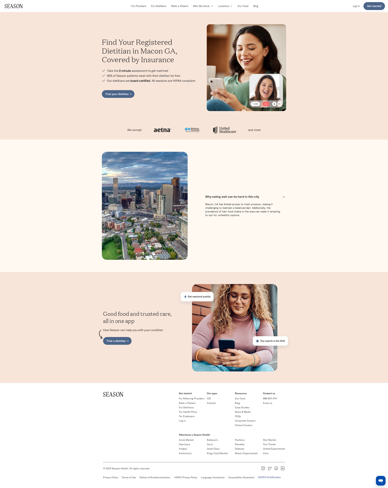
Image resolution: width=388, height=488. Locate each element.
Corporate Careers (245, 420)
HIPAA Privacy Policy (185, 477)
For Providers (138, 6)
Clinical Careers (243, 425)
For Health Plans (188, 411)
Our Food (242, 6)
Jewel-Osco (213, 448)
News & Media (243, 411)
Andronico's (185, 453)
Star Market (269, 439)
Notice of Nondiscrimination (155, 477)
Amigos (183, 448)
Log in (182, 420)
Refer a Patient (179, 6)
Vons (265, 453)
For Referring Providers (191, 398)
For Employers (187, 416)
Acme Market (186, 439)
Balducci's (212, 439)
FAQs (238, 416)
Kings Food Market (217, 453)
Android (211, 403)
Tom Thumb (269, 444)
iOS (209, 398)
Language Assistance (213, 477)
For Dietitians (158, 6)
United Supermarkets (274, 448)
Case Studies (242, 407)
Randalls (239, 444)
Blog (255, 6)
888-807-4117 (270, 398)
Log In (356, 6)
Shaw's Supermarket (246, 453)
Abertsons (184, 444)
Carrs (210, 444)
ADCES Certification (269, 477)
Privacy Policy (110, 477)
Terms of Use (129, 477)
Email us (267, 403)
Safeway (239, 448)
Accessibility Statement (241, 477)
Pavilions (240, 439)
